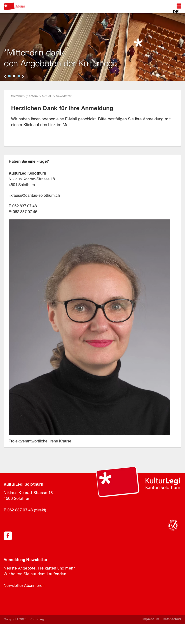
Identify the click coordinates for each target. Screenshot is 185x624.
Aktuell (47, 96)
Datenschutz (172, 619)
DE (175, 11)
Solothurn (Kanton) (24, 96)
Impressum (150, 619)
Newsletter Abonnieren (24, 585)
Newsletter (64, 96)
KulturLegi (37, 619)
